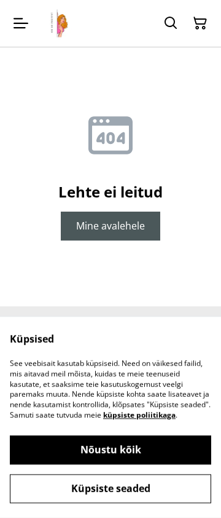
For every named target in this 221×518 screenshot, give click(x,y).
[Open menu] (21, 23)
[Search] (170, 23)
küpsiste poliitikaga (139, 415)
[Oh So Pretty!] (58, 23)
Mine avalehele (110, 226)
